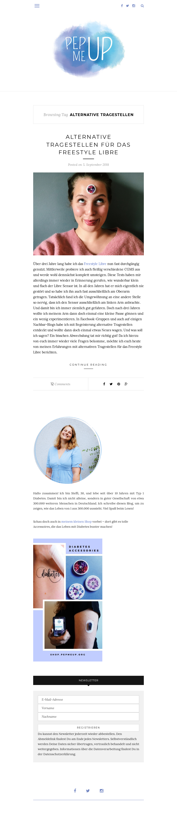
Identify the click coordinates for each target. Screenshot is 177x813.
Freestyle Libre (95, 264)
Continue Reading (88, 364)
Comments (60, 384)
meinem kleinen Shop (76, 522)
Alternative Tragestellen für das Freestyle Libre (88, 145)
